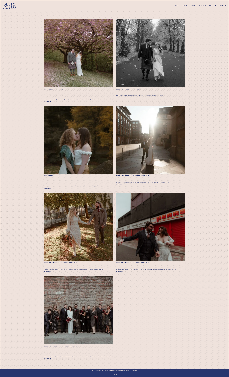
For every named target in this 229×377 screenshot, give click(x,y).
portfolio (202, 5)
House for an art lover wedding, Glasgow (144, 92)
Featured (136, 176)
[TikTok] (117, 374)
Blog (118, 89)
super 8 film (223, 5)
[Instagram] (112, 374)
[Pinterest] (114, 374)
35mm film (212, 5)
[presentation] (78, 53)
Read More (47, 101)
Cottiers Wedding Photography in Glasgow (73, 266)
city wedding (49, 89)
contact (193, 5)
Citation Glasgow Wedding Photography (143, 179)
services (185, 5)
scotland (59, 89)
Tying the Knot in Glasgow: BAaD (139, 266)
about (177, 5)
